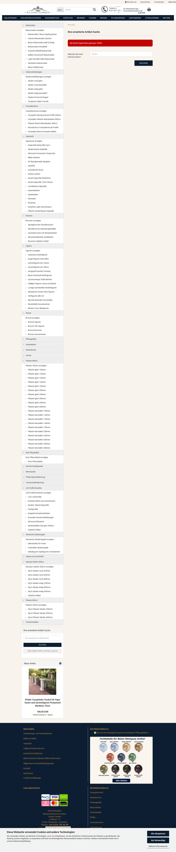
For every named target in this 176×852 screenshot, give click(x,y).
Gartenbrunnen (96, 822)
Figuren (92, 18)
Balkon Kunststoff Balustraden (41, 55)
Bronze (103, 18)
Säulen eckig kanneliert (37, 93)
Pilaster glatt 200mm (37, 390)
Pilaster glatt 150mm (37, 386)
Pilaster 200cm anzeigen (36, 605)
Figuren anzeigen (33, 251)
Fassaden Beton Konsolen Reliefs (42, 131)
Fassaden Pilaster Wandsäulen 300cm (44, 119)
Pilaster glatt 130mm (37, 378)
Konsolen (32, 199)
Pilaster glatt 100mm (37, 370)
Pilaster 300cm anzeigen (36, 365)
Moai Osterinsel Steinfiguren (40, 275)
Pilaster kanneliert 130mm (39, 419)
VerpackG (27, 743)
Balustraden (10, 18)
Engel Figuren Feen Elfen (38, 259)
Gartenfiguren (96, 827)
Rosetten (32, 203)
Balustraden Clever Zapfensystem (42, 34)
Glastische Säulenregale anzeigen (40, 539)
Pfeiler (92, 817)
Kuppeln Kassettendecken (39, 513)
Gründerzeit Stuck (35, 170)
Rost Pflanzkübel (32, 453)
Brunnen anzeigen (33, 220)
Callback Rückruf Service (33, 748)
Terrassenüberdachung (34, 482)
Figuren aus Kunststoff (34, 556)
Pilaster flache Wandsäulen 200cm (42, 123)
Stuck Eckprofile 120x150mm (40, 182)
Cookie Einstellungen (32, 778)
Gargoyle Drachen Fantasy (39, 271)
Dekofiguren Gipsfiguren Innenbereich (44, 552)
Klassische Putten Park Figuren (41, 292)
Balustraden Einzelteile (37, 47)
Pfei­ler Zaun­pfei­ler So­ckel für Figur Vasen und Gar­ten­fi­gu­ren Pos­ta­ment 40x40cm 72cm (42, 702)
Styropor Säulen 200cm (34, 562)
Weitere (166, 18)
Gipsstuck (68, 18)
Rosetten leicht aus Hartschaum (41, 501)
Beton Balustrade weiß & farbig (41, 42)
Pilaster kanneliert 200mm (39, 431)
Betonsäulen (30, 472)
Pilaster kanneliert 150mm (39, 427)
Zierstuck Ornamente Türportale (41, 153)
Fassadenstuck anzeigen (36, 111)
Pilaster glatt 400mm (37, 407)
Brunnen (81, 18)
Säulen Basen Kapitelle (37, 149)
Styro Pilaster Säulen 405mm (40, 617)
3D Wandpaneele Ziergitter (39, 161)
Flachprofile (33, 509)
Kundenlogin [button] (159, 2)
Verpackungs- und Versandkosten (37, 733)
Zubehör (31, 166)
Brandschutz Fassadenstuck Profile (43, 127)
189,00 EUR (42, 711)
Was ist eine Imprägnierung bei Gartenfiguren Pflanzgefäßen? (123, 733)
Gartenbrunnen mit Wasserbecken (42, 233)
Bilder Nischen (34, 157)
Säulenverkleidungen (31, 18)
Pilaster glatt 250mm (37, 394)
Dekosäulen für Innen (37, 543)
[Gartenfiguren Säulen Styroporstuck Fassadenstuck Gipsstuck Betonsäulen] (38, 9)
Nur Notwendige (158, 840)
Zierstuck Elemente (36, 521)
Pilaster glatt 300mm (37, 398)
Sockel (28, 355)
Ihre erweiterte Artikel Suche (43, 651)
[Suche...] (94, 9)
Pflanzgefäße (118, 18)
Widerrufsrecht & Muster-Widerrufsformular (41, 758)
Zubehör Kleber (34, 530)
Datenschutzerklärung (21, 841)
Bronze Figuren (34, 322)
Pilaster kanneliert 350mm (39, 444)
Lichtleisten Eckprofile (37, 186)
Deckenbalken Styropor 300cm (41, 526)
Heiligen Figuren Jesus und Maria (42, 283)
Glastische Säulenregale (35, 534)
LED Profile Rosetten (33, 488)
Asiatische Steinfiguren (37, 255)
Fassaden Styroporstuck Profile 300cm (44, 115)
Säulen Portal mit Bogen (38, 97)
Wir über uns (131, 2)
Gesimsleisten (34, 190)
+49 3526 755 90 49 (58, 825)
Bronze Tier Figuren (36, 326)
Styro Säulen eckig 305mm (39, 587)
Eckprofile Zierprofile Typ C (39, 145)
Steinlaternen (152, 18)
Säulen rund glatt (35, 81)
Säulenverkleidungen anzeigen (38, 77)
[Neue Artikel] (60, 663)
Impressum (28, 773)
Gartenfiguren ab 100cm (38, 267)
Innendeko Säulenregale (38, 548)
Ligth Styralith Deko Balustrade (41, 59)
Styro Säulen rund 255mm (39, 571)
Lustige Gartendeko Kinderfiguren (42, 288)
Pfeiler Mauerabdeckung (35, 477)
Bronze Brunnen (35, 330)
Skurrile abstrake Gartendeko (40, 300)
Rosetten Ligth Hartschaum (40, 207)
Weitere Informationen (158, 846)
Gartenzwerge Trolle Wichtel (40, 279)
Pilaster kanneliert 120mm (39, 415)
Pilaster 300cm (31, 361)
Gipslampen (33, 194)
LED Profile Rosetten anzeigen (38, 493)
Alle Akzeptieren (158, 834)
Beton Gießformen (35, 67)
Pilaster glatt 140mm (37, 382)
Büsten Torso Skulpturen (38, 308)
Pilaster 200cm (31, 600)
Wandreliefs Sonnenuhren (39, 304)
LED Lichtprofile (34, 497)
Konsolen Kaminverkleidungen (41, 517)
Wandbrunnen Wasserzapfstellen (42, 229)
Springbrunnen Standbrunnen (40, 225)
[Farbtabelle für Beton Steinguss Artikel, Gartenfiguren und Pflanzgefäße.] (121, 760)
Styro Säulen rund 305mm (39, 575)
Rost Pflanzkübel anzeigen (37, 457)
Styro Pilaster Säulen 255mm (40, 609)
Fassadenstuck (52, 18)
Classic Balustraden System (40, 38)
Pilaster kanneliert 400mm (39, 448)
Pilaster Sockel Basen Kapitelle (41, 211)
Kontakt (26, 768)
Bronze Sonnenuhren (37, 334)
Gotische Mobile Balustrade (39, 51)
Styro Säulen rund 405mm (39, 579)
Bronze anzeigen (33, 318)
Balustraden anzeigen (35, 30)
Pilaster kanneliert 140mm (39, 423)
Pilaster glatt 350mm (37, 403)
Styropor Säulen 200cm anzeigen (40, 567)
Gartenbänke (135, 18)
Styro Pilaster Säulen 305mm (40, 613)
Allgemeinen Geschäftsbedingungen (38, 763)
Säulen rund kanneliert (37, 85)
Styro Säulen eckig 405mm (39, 591)
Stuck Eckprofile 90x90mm (39, 178)
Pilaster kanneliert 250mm (39, 435)
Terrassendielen (31, 622)
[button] (145, 2)
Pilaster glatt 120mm (37, 374)
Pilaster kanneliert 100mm (39, 411)
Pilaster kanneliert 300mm (39, 440)
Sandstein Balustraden (37, 63)
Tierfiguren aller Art (36, 296)
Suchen (143, 63)
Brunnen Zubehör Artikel (38, 241)
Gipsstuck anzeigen (34, 141)
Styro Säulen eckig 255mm (39, 583)
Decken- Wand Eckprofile (38, 505)
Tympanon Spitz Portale (38, 101)
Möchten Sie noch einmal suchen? (75, 55)
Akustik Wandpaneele (34, 466)
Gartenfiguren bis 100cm (38, 263)
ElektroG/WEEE (29, 738)
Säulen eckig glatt (35, 89)
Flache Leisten (34, 174)
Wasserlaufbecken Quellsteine (40, 237)
